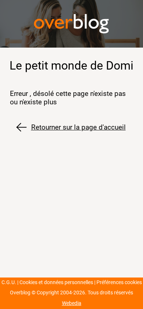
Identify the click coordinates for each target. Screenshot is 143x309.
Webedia (71, 303)
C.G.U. (8, 282)
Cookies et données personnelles (56, 282)
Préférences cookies (119, 282)
